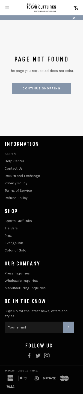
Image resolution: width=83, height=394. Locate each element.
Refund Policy (16, 198)
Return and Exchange (22, 176)
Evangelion (14, 243)
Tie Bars (11, 228)
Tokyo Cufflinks (26, 370)
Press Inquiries (17, 273)
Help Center (14, 161)
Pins (8, 235)
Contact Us (14, 168)
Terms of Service (18, 190)
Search (10, 153)
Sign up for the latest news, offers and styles (36, 313)
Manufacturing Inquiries (25, 288)
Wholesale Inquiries (21, 280)
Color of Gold (16, 250)
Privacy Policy (16, 183)
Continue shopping (41, 88)
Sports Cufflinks (18, 221)
